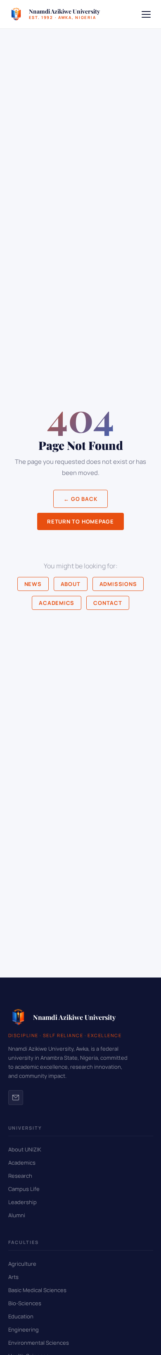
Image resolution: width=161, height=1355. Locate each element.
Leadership (22, 1202)
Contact (107, 603)
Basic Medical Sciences (37, 1290)
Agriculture (22, 1263)
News (33, 584)
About (70, 584)
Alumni (16, 1215)
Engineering (23, 1329)
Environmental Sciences (38, 1342)
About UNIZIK (24, 1149)
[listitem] (15, 1097)
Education (20, 1316)
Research (20, 1175)
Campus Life (24, 1189)
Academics (56, 603)
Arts (13, 1277)
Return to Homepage (80, 521)
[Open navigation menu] (146, 14)
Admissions (118, 584)
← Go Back (80, 499)
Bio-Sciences (24, 1303)
